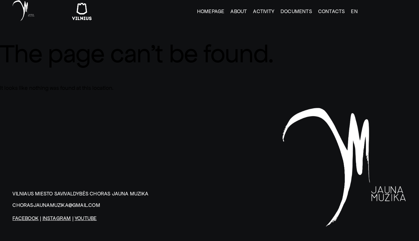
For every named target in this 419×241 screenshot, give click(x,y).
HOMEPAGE (211, 11)
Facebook (25, 218)
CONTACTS (331, 11)
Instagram (57, 218)
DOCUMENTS (296, 11)
